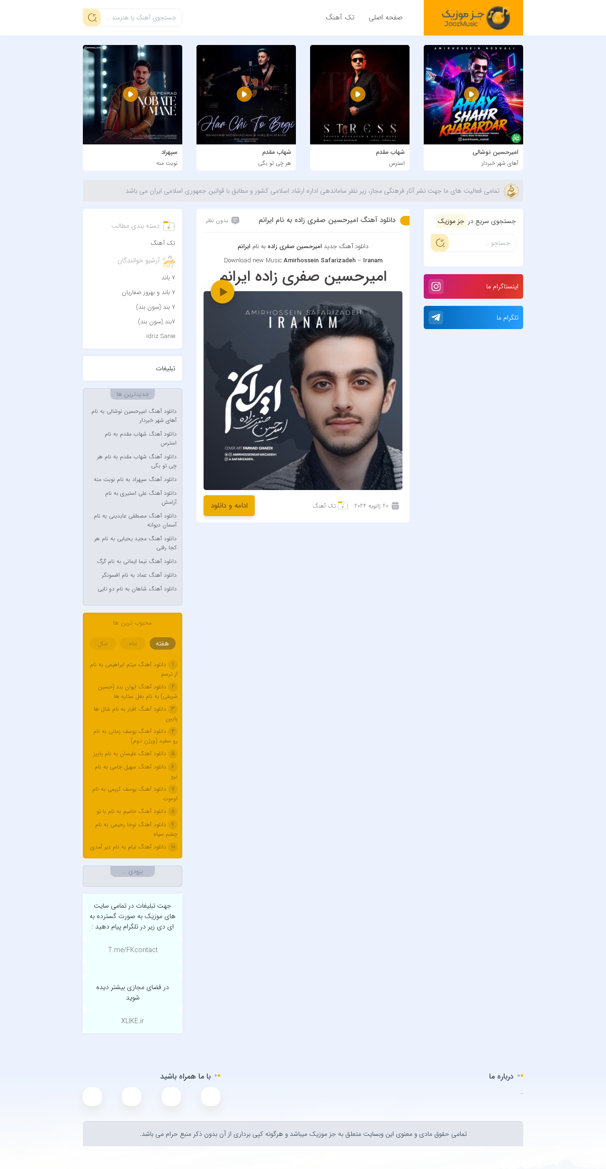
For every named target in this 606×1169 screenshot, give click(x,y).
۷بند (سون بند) (156, 322)
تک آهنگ (340, 17)
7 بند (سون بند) (155, 307)
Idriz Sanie (160, 336)
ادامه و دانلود (229, 505)
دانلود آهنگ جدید (346, 246)
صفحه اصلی (385, 17)
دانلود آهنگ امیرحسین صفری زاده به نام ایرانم (326, 220)
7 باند (168, 278)
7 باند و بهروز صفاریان (148, 292)
